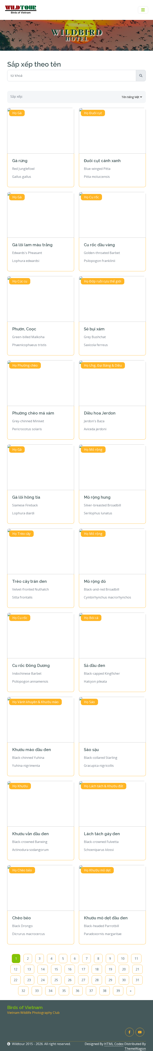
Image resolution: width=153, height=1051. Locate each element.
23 (29, 980)
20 (124, 969)
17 (83, 969)
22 (15, 980)
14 (42, 969)
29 (110, 980)
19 (110, 969)
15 (56, 969)
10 (123, 958)
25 (56, 980)
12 (15, 969)
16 (70, 969)
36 (77, 991)
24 (42, 980)
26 (70, 980)
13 (29, 969)
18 (97, 969)
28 (97, 980)
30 (124, 980)
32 (23, 991)
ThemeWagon (135, 1048)
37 (91, 991)
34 (50, 991)
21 (137, 969)
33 (37, 991)
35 (64, 991)
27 (83, 980)
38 (104, 991)
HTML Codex (114, 1044)
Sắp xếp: (16, 96)
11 (136, 958)
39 (118, 991)
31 (137, 980)
